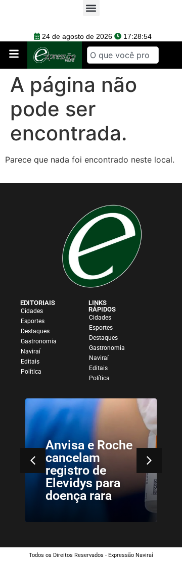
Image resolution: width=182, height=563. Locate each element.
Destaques (35, 331)
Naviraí (30, 351)
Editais (30, 361)
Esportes (32, 321)
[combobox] (123, 55)
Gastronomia (39, 341)
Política (31, 371)
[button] (149, 460)
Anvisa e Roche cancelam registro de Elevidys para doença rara (89, 470)
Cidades (32, 311)
